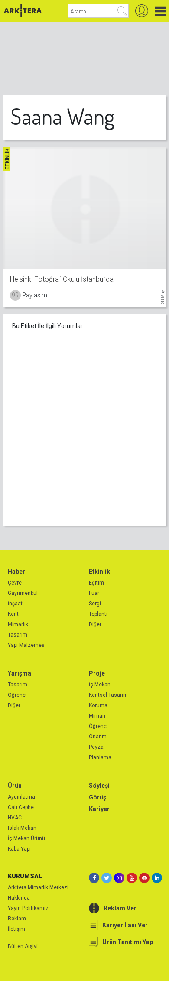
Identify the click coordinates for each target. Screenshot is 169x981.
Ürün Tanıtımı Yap (127, 942)
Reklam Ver (120, 908)
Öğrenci (17, 695)
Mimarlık (18, 624)
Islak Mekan (22, 828)
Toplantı (98, 614)
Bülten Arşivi (23, 946)
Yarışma (19, 673)
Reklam (17, 919)
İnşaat (15, 604)
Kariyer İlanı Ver (125, 925)
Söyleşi (99, 785)
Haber (16, 571)
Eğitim (96, 583)
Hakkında (19, 898)
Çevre (15, 583)
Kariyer (99, 809)
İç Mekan (99, 685)
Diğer (95, 624)
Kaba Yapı (19, 849)
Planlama (100, 757)
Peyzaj (97, 747)
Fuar (94, 593)
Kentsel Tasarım (108, 695)
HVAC (15, 818)
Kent (13, 614)
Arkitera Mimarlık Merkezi (38, 887)
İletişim (16, 929)
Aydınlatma (21, 797)
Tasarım (17, 635)
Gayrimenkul (23, 593)
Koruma (98, 705)
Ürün (15, 785)
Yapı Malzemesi (27, 645)
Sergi (95, 604)
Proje (97, 673)
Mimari (97, 716)
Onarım (98, 737)
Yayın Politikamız (28, 908)
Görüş (97, 797)
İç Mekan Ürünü (26, 838)
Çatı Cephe (21, 807)
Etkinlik (99, 571)
